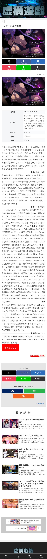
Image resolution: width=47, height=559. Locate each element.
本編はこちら (10, 348)
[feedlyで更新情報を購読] (34, 391)
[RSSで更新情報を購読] (23, 396)
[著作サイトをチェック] (12, 391)
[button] (38, 67)
